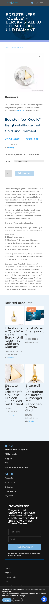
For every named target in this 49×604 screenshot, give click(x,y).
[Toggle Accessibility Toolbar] (44, 599)
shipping (11, 148)
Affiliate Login (11, 454)
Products (9, 478)
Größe (7, 161)
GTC (6, 582)
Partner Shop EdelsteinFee (16, 467)
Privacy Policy (11, 577)
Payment (9, 496)
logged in (20, 110)
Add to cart (24, 173)
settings (22, 596)
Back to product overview (16, 48)
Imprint (8, 573)
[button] (40, 57)
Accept (7, 600)
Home (7, 568)
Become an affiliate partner (17, 449)
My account (10, 482)
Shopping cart (11, 491)
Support (8, 459)
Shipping (9, 487)
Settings (17, 600)
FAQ (7, 463)
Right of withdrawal (13, 586)
